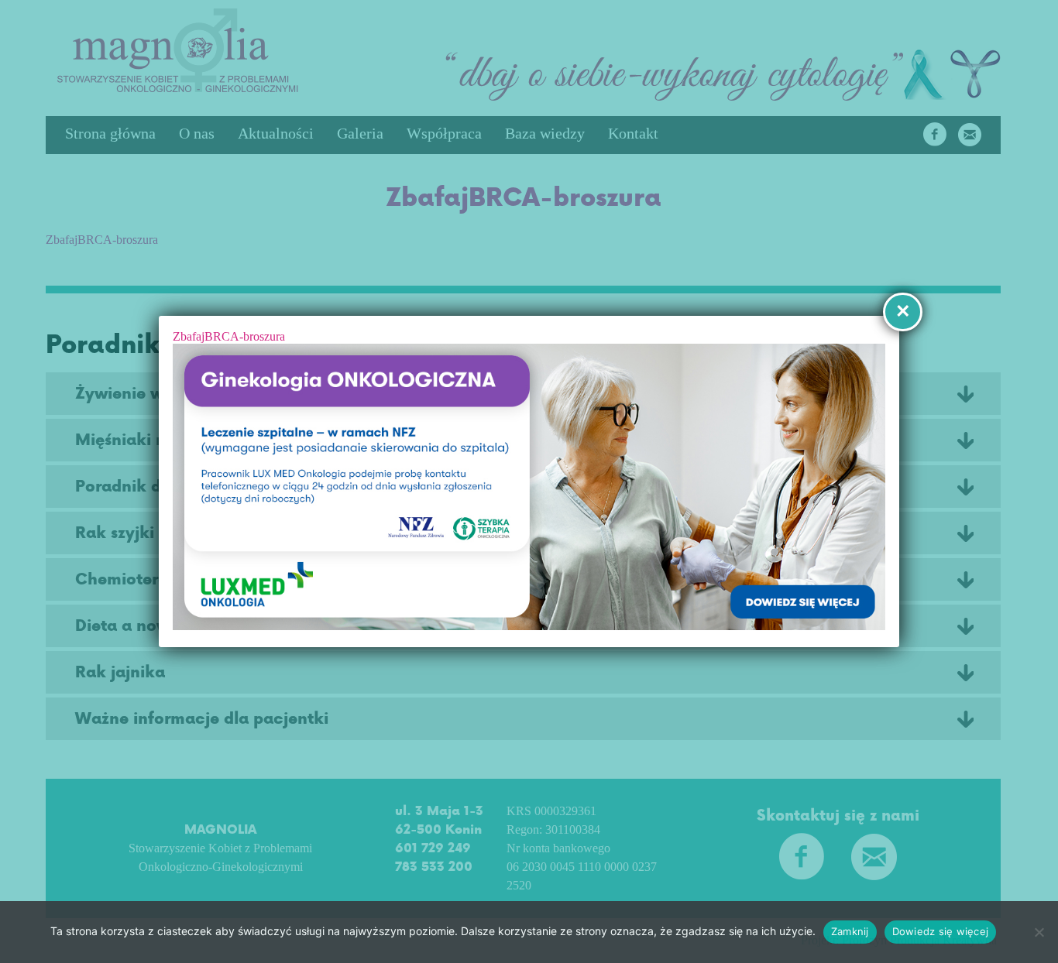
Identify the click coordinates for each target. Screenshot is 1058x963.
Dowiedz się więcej (940, 931)
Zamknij (850, 931)
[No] (1038, 932)
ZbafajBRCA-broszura (229, 336)
